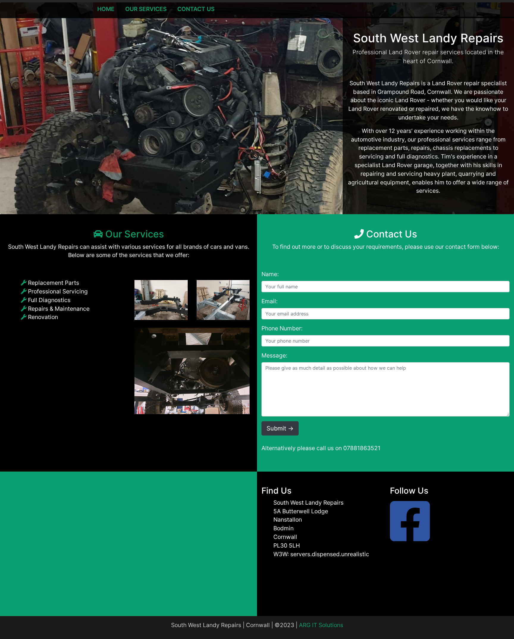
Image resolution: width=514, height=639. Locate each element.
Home (106, 9)
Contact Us (195, 9)
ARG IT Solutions (321, 625)
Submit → (280, 428)
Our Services (146, 9)
